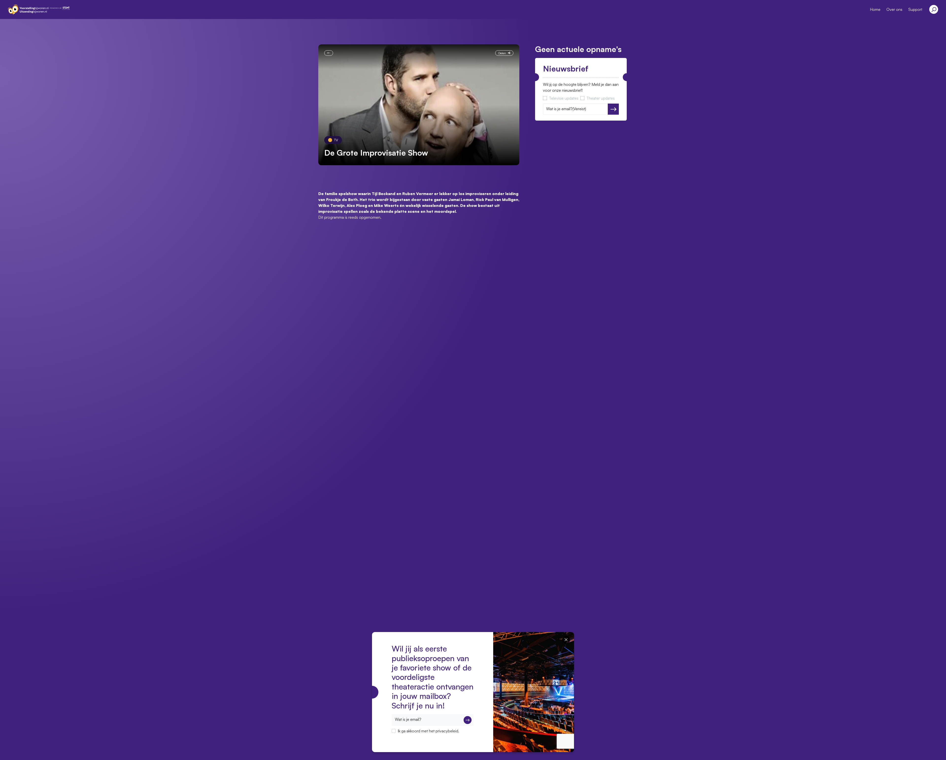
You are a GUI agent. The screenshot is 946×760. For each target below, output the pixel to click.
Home (875, 9)
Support (915, 9)
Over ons (894, 9)
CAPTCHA (401, 737)
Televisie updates (563, 98)
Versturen (613, 109)
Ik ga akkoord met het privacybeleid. (428, 730)
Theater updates (600, 98)
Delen (502, 53)
